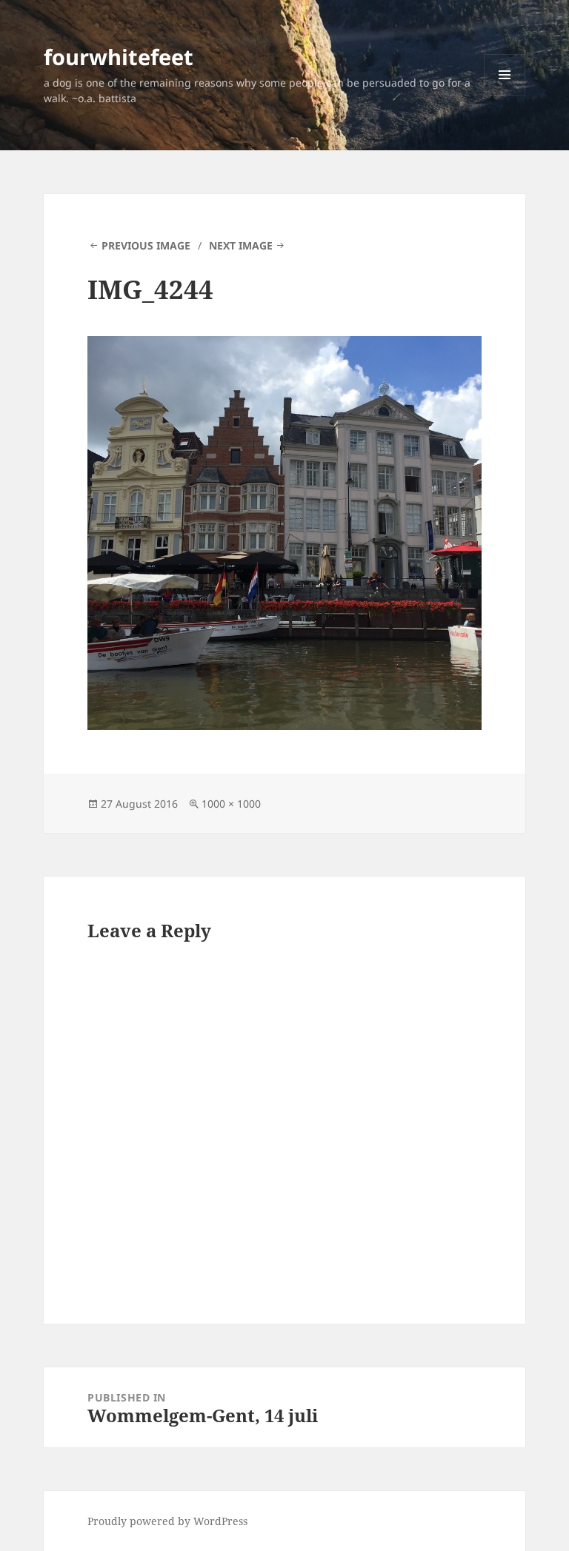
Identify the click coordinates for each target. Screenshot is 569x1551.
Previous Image (146, 245)
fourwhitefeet (118, 56)
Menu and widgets (505, 95)
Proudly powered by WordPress (167, 1521)
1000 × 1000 (231, 804)
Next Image (241, 245)
